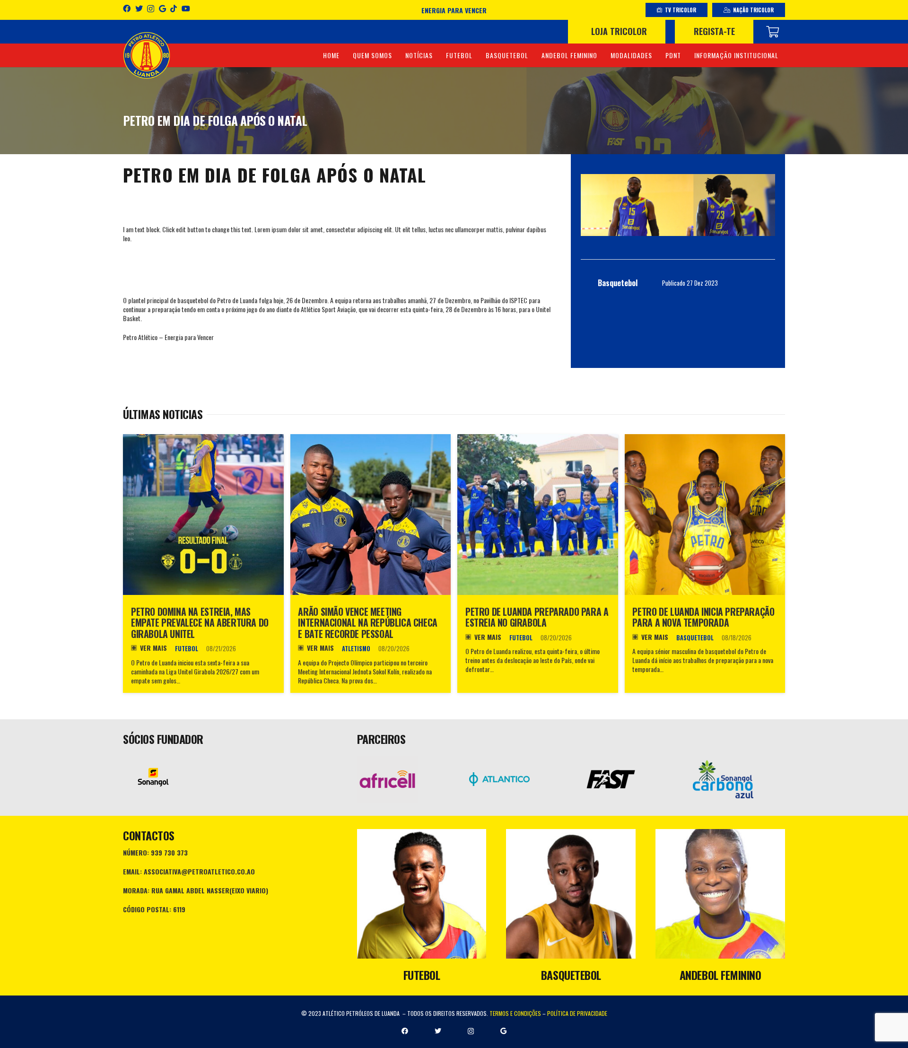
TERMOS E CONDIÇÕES (515, 1013)
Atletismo (356, 648)
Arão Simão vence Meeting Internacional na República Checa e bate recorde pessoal (367, 623)
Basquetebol (695, 637)
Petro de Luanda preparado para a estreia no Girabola (536, 617)
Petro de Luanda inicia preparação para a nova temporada (703, 617)
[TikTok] (173, 8)
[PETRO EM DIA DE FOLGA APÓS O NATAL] (678, 205)
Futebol (186, 648)
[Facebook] (127, 8)
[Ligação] (146, 55)
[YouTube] (186, 8)
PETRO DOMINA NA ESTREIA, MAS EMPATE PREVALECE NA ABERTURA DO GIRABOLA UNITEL (200, 623)
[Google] (162, 8)
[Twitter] (139, 8)
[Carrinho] (772, 32)
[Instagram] (150, 9)
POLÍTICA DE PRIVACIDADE (577, 1013)
